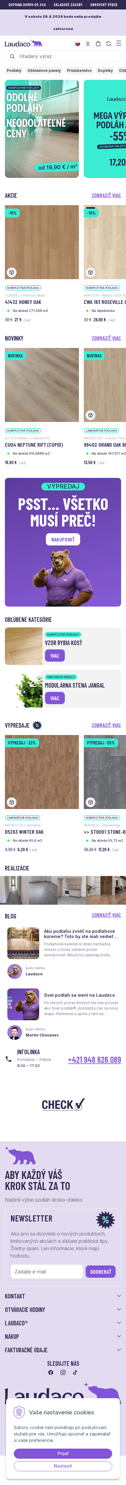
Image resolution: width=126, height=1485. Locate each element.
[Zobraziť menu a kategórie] (118, 42)
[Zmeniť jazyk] (77, 43)
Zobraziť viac (106, 195)
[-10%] (42, 241)
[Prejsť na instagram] (63, 1372)
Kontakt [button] (15, 1296)
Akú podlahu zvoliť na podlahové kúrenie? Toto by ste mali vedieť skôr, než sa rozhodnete (79, 936)
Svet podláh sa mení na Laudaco (79, 995)
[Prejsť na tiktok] (75, 1372)
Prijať (63, 1453)
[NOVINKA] (42, 384)
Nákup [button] (12, 1336)
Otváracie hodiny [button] (25, 1309)
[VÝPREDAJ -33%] (42, 771)
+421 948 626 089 (94, 1059)
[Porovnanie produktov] (108, 43)
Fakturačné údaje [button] (26, 1350)
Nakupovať (63, 539)
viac (54, 655)
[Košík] (98, 43)
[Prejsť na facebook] (51, 1372)
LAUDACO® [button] (16, 1323)
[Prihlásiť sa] (88, 43)
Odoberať (100, 1271)
